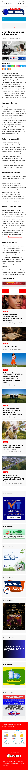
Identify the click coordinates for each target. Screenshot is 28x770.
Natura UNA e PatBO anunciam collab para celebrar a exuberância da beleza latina (12, 317)
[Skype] (21, 66)
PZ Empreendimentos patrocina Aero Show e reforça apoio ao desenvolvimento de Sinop (12, 411)
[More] (9, 69)
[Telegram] (24, 66)
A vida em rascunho (10, 346)
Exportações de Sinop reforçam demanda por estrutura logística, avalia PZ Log (13, 478)
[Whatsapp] (12, 66)
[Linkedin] (9, 66)
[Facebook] (3, 66)
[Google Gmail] (15, 66)
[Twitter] (6, 66)
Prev (6, 291)
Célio (4, 38)
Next (22, 291)
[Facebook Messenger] (6, 69)
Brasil (5, 311)
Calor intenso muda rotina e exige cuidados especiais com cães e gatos (13, 447)
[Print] (3, 69)
